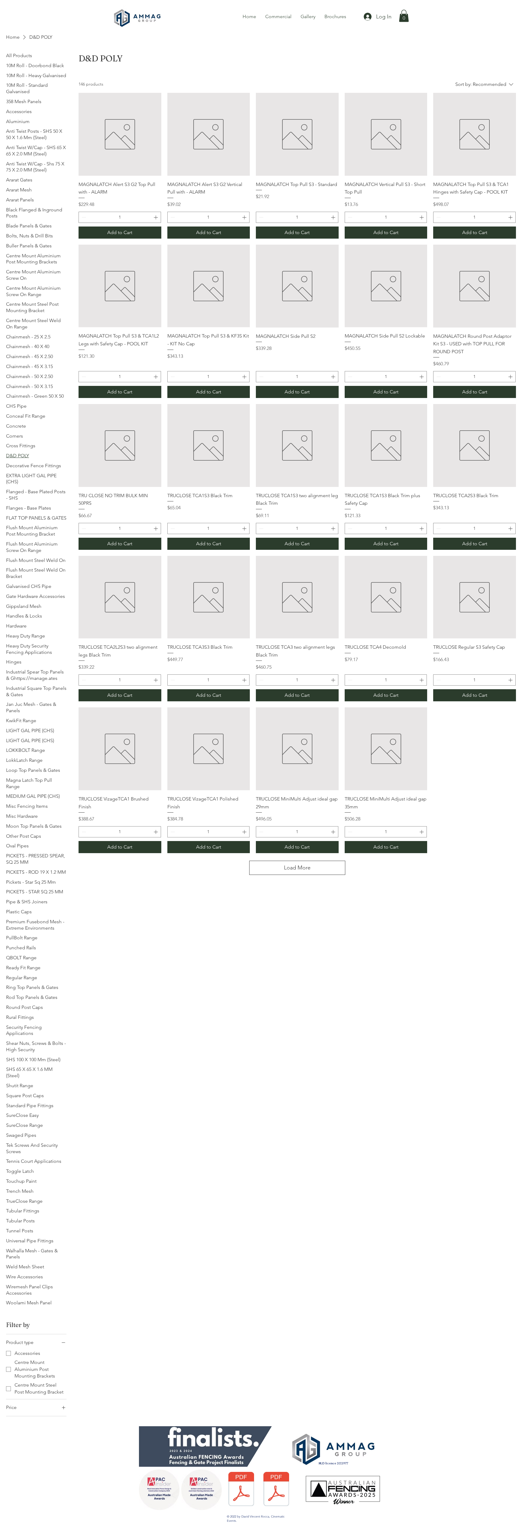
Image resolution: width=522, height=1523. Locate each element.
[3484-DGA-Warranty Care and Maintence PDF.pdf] (276, 1490)
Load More (297, 867)
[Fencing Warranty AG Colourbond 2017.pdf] (241, 1490)
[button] (404, 16)
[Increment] (156, 217)
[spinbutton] (120, 217)
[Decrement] (83, 217)
